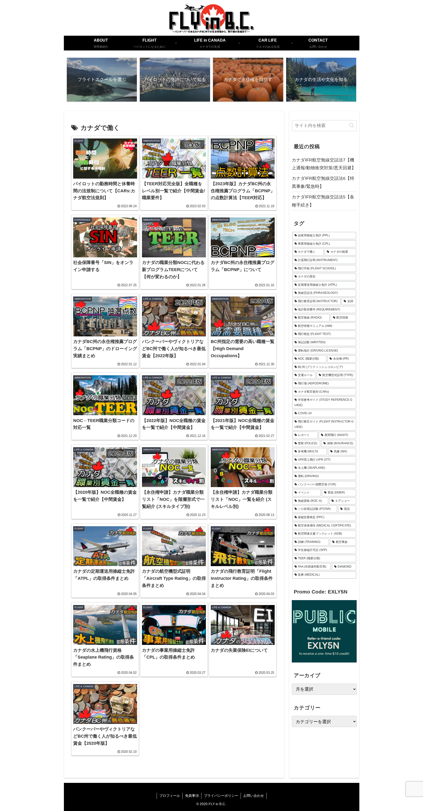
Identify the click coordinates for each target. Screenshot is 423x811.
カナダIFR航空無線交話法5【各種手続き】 (323, 200)
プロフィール (169, 796)
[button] (351, 125)
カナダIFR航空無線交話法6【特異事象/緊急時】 (323, 182)
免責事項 (192, 796)
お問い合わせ (253, 796)
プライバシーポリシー (221, 796)
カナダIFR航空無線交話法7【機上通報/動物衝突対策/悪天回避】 (324, 164)
